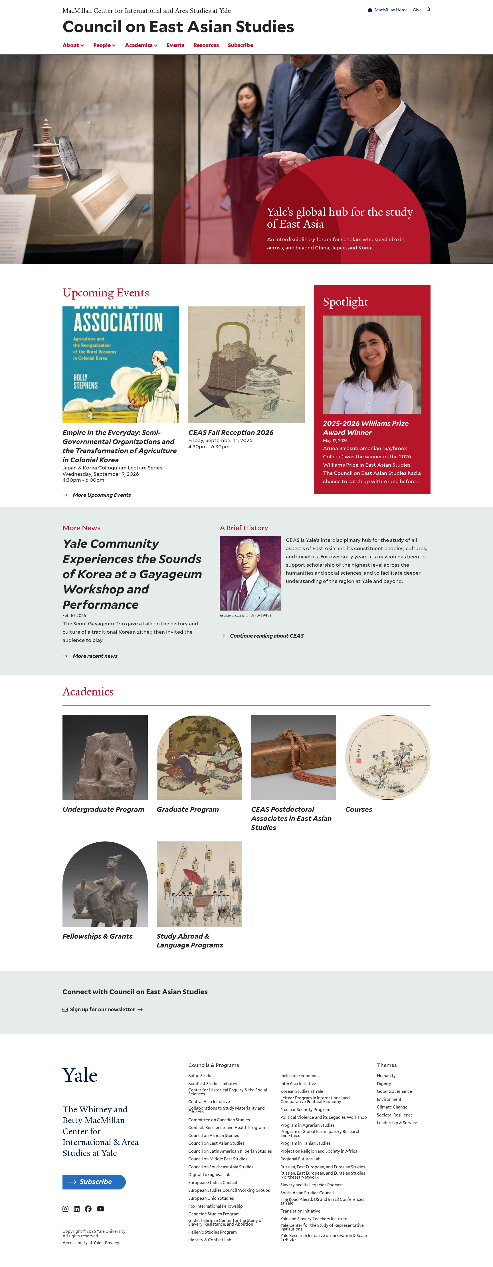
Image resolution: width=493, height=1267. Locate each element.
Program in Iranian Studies (305, 1144)
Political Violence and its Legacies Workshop (323, 1118)
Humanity (386, 1076)
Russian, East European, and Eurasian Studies (322, 1167)
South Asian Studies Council (307, 1193)
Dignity (384, 1084)
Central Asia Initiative (209, 1102)
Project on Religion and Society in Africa (318, 1152)
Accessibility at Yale (81, 1242)
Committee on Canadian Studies (219, 1120)
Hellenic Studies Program (212, 1233)
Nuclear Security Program (305, 1110)
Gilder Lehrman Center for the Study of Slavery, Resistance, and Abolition (225, 1223)
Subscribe (240, 45)
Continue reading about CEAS (267, 636)
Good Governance (394, 1092)
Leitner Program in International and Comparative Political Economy (315, 1100)
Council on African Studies (213, 1136)
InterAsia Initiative (298, 1084)
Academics (139, 45)
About (70, 45)
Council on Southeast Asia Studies (220, 1167)
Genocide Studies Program (214, 1214)
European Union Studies (211, 1199)
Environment (389, 1100)
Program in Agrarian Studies (307, 1126)
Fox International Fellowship (215, 1207)
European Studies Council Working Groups (229, 1191)
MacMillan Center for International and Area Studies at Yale (146, 11)
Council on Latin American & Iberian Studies (230, 1152)
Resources (206, 45)
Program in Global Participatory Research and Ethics (320, 1134)
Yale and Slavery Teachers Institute (313, 1219)
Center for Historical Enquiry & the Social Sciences (227, 1092)
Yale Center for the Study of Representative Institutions (322, 1227)
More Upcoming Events (102, 495)
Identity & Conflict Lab (209, 1240)
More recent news (95, 656)
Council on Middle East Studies (217, 1159)
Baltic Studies (201, 1076)
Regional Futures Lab (300, 1159)
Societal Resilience (395, 1115)
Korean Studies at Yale (301, 1092)
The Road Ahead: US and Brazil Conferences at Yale (322, 1201)
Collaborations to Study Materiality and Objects (226, 1110)
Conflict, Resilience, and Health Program (226, 1128)
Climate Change (392, 1107)
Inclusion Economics (300, 1076)
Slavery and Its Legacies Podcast (311, 1185)
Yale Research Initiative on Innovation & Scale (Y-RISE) (323, 1238)
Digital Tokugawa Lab (209, 1175)
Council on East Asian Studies (216, 1144)
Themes (387, 1064)
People (102, 45)
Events (175, 45)
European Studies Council (212, 1183)
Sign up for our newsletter (102, 1009)
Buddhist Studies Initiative (213, 1084)
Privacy (112, 1242)
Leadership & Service (397, 1123)
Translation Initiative (300, 1211)
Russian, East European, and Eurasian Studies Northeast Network (322, 1175)
